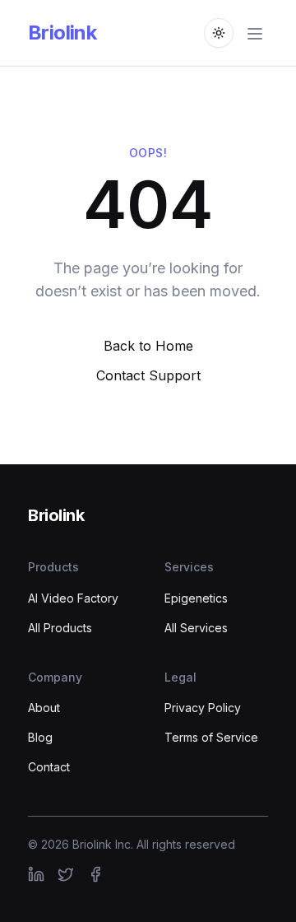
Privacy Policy (202, 708)
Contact (49, 767)
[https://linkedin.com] (36, 874)
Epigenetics (196, 598)
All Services (196, 628)
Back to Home (148, 346)
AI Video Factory (73, 598)
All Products (60, 628)
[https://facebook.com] (95, 874)
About (44, 708)
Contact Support (148, 375)
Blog (40, 737)
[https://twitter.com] (66, 874)
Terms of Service (211, 737)
